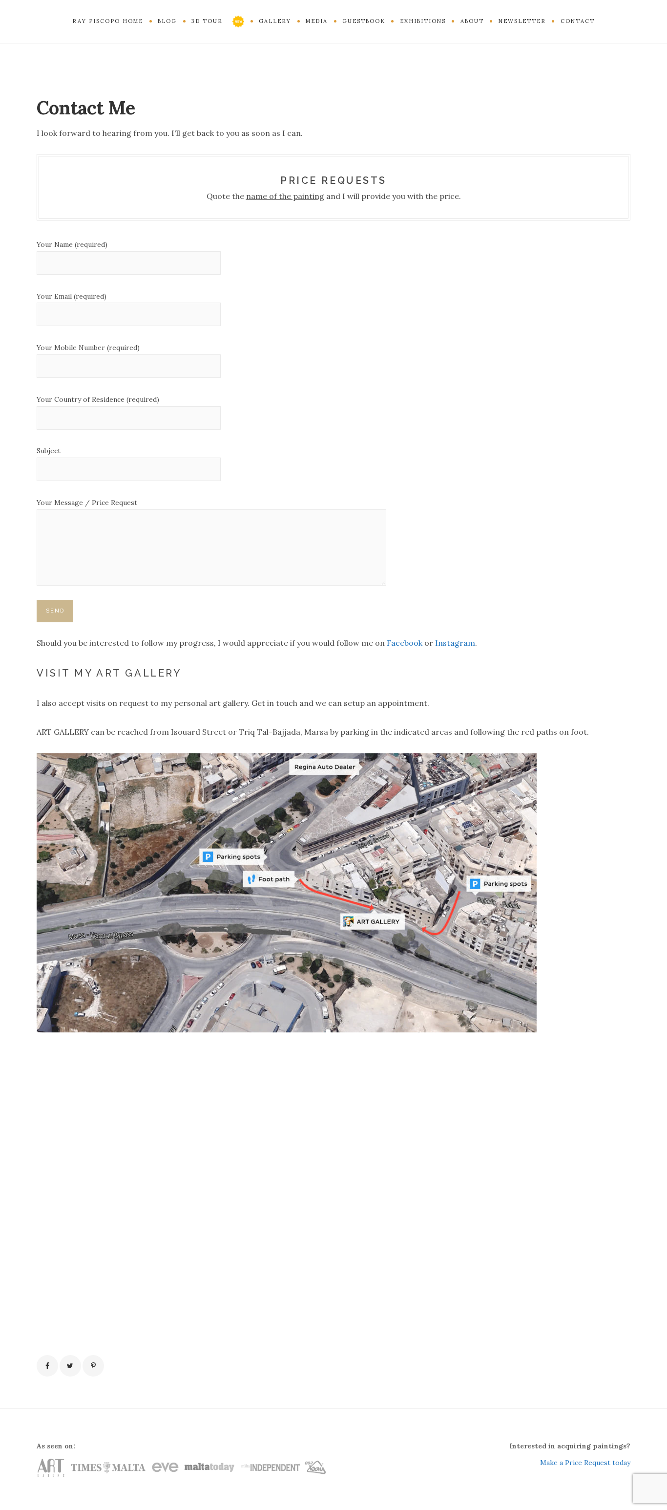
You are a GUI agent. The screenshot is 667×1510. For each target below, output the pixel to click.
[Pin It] (93, 1366)
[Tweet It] (70, 1366)
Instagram (455, 643)
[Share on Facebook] (47, 1366)
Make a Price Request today (585, 1462)
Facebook (404, 643)
